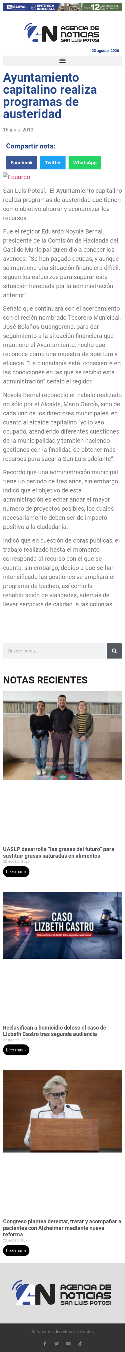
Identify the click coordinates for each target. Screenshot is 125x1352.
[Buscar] (114, 651)
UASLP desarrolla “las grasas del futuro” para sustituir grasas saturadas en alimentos (58, 852)
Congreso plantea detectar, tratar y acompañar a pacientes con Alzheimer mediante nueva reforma (62, 1228)
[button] (62, 61)
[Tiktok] (80, 1343)
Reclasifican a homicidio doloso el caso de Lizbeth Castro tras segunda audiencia (54, 1030)
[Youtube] (68, 1343)
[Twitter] (56, 1343)
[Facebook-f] (44, 1343)
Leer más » (16, 871)
